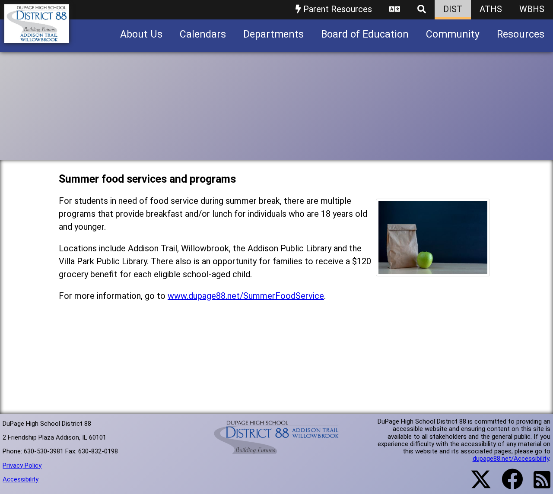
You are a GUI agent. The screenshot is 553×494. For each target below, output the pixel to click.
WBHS (531, 9)
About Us (141, 34)
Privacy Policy (22, 465)
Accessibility (20, 479)
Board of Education (365, 34)
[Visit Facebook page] (507, 484)
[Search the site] (422, 9)
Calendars (203, 34)
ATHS (491, 9)
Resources (520, 34)
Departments (273, 34)
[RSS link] (537, 485)
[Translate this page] (395, 9)
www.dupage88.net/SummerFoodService (246, 296)
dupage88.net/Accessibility (511, 458)
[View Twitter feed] (476, 484)
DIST (452, 9)
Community (453, 34)
